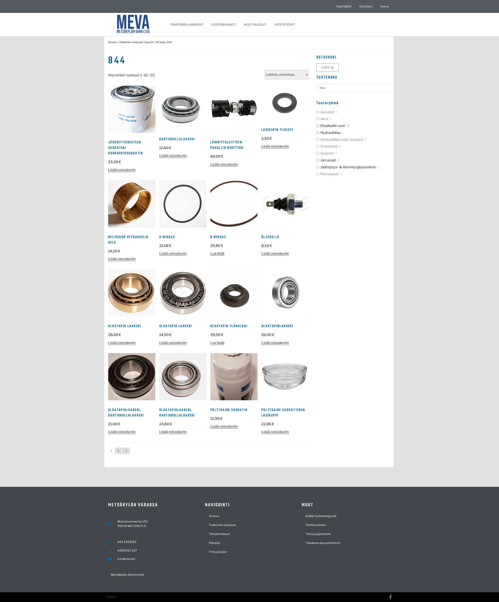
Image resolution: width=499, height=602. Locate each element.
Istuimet (327, 153)
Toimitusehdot (316, 525)
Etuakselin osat (332, 126)
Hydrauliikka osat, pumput (341, 139)
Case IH (149, 42)
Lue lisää (217, 253)
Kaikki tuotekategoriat (321, 516)
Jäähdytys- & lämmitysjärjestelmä (347, 167)
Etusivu (112, 42)
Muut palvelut (255, 24)
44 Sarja (160, 42)
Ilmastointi (329, 146)
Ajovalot (327, 112)
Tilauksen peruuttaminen (323, 543)
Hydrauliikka (330, 133)
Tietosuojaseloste (318, 534)
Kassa (384, 6)
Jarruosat (328, 160)
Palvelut (214, 543)
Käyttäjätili (343, 6)
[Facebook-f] (390, 597)
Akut (324, 119)
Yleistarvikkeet (223, 24)
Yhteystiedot (284, 24)
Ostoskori (366, 6)
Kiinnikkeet (329, 174)
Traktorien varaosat (186, 24)
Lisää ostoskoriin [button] (122, 170)
